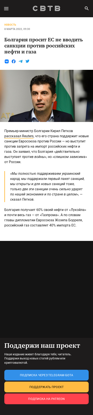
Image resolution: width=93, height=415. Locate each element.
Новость (10, 24)
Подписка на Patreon (46, 399)
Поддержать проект (46, 387)
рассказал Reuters (19, 136)
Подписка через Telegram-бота (46, 375)
